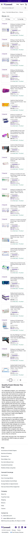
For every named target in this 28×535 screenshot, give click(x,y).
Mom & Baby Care (5, 459)
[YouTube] (25, 527)
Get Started (4, 475)
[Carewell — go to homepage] (7, 4)
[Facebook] (15, 527)
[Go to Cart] (26, 4)
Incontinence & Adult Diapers (9, 450)
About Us (3, 494)
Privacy (14, 530)
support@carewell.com (9, 518)
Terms (18, 530)
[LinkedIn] (22, 527)
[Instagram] (19, 527)
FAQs (2, 505)
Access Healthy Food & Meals (9, 481)
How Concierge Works (7, 478)
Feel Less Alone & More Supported (10, 486)
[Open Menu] (1, 4)
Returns (3, 502)
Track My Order (5, 497)
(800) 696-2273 (7, 515)
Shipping (3, 500)
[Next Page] (20, 380)
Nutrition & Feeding (6, 453)
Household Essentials (7, 465)
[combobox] (20, 19)
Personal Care (5, 456)
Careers (3, 508)
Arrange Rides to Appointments (9, 484)
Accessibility (5, 532)
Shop (3, 12)
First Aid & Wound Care (12, 12)
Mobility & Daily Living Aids (8, 468)
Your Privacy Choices (17, 532)
